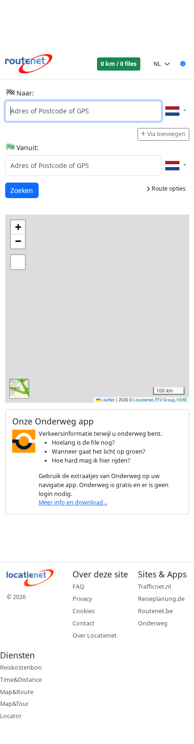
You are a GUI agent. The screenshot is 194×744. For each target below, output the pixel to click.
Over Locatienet (95, 636)
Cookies (84, 611)
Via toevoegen (166, 134)
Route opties (168, 188)
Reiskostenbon (21, 668)
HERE (182, 400)
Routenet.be (155, 611)
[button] (18, 227)
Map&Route (16, 692)
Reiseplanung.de (161, 599)
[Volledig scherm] (18, 262)
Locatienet (143, 400)
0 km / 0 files (119, 64)
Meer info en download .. (73, 502)
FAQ (78, 587)
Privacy (82, 599)
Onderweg (153, 623)
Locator (11, 716)
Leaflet (107, 400)
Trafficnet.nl (154, 587)
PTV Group (165, 400)
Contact (84, 623)
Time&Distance (21, 680)
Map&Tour (14, 704)
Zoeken (22, 190)
